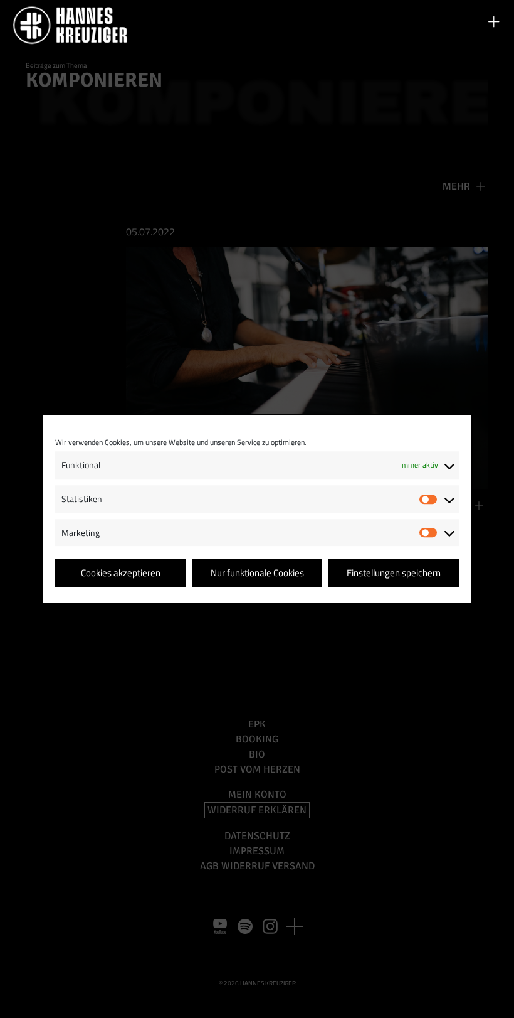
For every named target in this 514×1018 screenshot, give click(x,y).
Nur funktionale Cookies (257, 572)
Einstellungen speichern (394, 572)
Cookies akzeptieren (120, 572)
